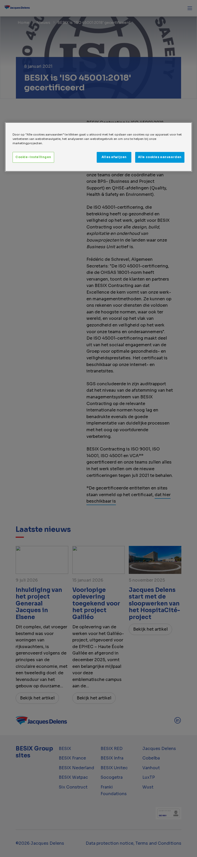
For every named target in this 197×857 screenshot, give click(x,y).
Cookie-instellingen (33, 157)
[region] (98, 147)
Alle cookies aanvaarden (160, 157)
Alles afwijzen (114, 157)
